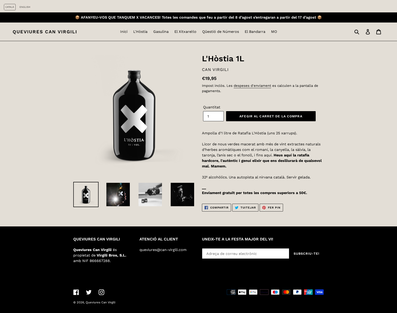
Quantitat (211, 107)
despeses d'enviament (252, 86)
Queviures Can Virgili (45, 31)
